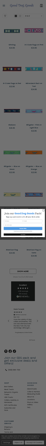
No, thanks (23, 234)
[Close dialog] (43, 210)
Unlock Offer (23, 228)
